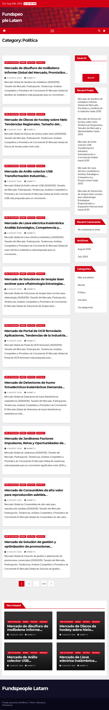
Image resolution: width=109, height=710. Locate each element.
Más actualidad (11, 62)
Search (81, 58)
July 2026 (83, 256)
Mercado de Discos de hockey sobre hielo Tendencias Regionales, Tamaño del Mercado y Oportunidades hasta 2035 (35, 124)
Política (31, 62)
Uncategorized (85, 307)
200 (44, 583)
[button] (99, 31)
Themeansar (7, 705)
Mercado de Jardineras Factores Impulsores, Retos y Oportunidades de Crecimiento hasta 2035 (33, 443)
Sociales (40, 62)
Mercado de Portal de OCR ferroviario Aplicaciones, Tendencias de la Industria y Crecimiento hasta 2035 (36, 335)
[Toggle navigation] (52, 31)
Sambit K (31, 78)
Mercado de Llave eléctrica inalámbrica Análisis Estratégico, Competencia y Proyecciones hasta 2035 (34, 227)
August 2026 (84, 249)
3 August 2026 (14, 78)
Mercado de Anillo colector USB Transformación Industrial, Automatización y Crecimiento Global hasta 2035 (88, 151)
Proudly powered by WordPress (15, 703)
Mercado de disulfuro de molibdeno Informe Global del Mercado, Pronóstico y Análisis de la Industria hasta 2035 (36, 72)
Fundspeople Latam (25, 688)
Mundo (23, 62)
